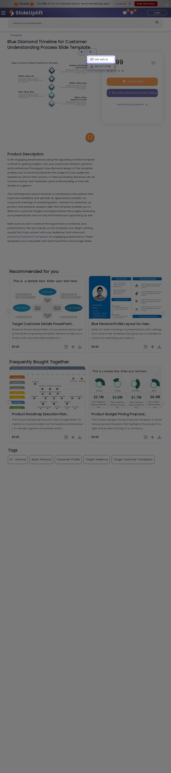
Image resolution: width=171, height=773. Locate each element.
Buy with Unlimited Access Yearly (134, 93)
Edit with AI (101, 59)
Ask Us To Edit (103, 66)
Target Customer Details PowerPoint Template (42, 326)
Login (157, 12)
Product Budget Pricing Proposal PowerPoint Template (118, 416)
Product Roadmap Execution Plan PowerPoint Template (39, 416)
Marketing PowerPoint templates (27, 236)
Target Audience (96, 459)
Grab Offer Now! (146, 3)
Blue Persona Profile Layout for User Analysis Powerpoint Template (120, 326)
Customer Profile (68, 459)
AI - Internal (18, 459)
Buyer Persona (41, 459)
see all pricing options (130, 104)
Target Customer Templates (133, 459)
